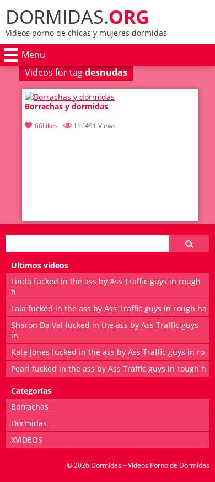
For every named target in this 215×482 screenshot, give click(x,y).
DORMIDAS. (77, 16)
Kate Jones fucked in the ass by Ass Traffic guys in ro (108, 352)
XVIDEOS (26, 440)
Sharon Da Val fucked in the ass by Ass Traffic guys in (104, 330)
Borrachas (30, 406)
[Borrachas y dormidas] (70, 97)
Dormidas (29, 423)
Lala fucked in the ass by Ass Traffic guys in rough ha (109, 308)
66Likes (46, 125)
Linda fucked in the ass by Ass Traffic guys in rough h (106, 286)
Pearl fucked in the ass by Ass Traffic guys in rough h (108, 368)
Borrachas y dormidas (66, 107)
